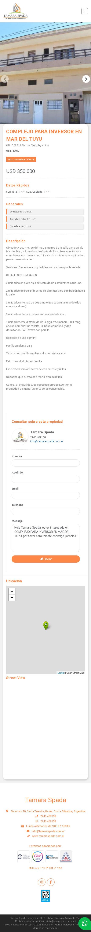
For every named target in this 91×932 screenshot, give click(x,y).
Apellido (17, 472)
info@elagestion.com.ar (61, 921)
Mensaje (17, 520)
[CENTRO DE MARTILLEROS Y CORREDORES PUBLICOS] (52, 856)
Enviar (47, 559)
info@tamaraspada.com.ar (46, 441)
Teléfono (17, 504)
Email (15, 488)
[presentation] (5, 79)
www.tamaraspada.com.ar (48, 836)
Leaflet (61, 672)
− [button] (12, 597)
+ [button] (12, 591)
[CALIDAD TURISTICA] (38, 856)
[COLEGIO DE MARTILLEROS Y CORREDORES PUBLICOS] (66, 856)
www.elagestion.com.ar (18, 924)
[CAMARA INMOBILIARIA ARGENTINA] (23, 856)
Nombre (17, 456)
